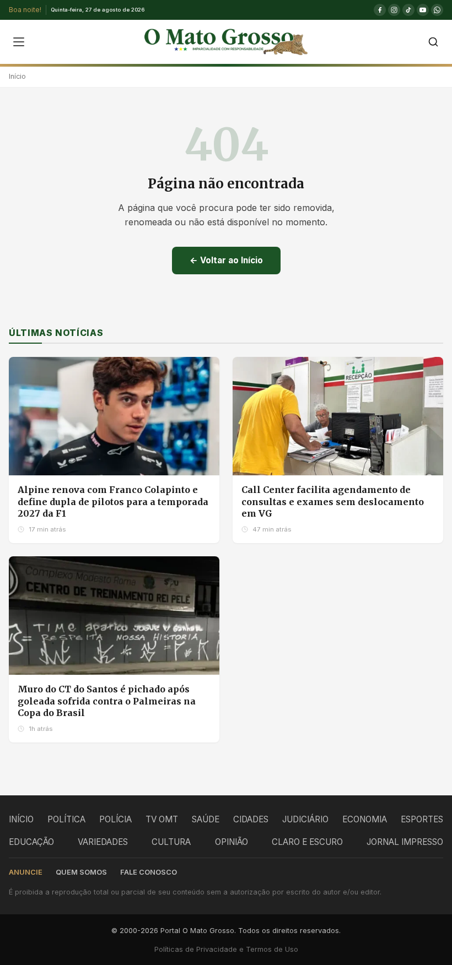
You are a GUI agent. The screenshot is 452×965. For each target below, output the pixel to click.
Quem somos (81, 872)
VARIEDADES (103, 842)
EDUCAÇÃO (31, 842)
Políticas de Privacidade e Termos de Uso (226, 949)
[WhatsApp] (437, 10)
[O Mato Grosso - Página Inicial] (225, 42)
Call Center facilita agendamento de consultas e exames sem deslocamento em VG (332, 501)
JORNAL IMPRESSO (405, 842)
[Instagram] (394, 10)
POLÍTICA (66, 819)
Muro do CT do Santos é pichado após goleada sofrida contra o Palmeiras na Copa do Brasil (107, 701)
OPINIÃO (231, 842)
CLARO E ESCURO (307, 842)
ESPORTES (422, 819)
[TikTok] (408, 10)
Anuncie (25, 872)
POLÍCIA (115, 819)
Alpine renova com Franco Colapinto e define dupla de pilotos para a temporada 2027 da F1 (113, 501)
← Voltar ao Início (226, 260)
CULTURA (171, 842)
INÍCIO (21, 819)
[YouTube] (423, 10)
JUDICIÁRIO (305, 819)
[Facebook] (380, 10)
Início (17, 76)
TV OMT (162, 819)
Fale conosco (148, 872)
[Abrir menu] (19, 42)
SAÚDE (205, 819)
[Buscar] (433, 42)
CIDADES (250, 819)
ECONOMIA (364, 819)
